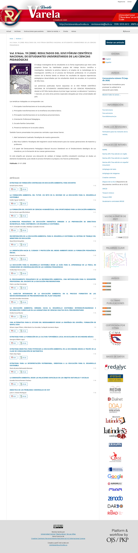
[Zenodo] (115, 499)
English (108, 59)
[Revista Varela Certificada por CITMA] (115, 338)
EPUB (24, 189)
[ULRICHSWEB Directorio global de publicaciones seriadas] (115, 485)
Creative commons (109, 177)
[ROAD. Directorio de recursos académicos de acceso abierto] (115, 513)
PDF (14, 189)
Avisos (73, 31)
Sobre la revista (53, 31)
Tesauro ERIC (107, 197)
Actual (8, 31)
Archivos (17, 31)
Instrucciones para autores (34, 31)
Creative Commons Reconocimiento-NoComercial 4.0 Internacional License (58, 538)
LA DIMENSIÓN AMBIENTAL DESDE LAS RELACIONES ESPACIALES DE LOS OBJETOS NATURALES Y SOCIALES (49, 378)
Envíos (65, 31)
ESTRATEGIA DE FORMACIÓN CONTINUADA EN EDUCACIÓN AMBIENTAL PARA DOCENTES (43, 183)
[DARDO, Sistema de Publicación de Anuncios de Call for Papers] (115, 507)
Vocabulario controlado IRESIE (113, 201)
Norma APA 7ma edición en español (115, 158)
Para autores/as (107, 113)
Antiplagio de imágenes (111, 173)
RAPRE (104, 150)
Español (108, 62)
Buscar (127, 31)
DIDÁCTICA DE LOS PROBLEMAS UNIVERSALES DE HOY (30, 390)
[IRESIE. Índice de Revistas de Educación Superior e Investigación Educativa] (115, 379)
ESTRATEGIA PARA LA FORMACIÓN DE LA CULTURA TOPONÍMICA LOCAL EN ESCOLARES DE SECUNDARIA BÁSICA (51, 337)
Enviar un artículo (115, 42)
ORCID (104, 189)
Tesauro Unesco (108, 193)
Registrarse (121, 2)
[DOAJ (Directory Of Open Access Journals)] (115, 409)
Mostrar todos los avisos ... (111, 95)
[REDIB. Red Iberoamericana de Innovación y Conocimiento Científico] (115, 390)
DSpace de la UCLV (109, 182)
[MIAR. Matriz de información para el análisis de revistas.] (115, 491)
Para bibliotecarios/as (109, 116)
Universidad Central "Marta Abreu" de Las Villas (58, 534)
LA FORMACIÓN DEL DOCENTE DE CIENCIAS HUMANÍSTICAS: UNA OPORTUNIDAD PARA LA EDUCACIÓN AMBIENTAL (53, 209)
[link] (107, 197)
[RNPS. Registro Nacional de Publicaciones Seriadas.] (115, 470)
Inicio (11, 39)
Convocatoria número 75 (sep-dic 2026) (115, 79)
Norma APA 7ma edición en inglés (114, 154)
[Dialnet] (115, 400)
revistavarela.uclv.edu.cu (58, 545)
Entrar (130, 2)
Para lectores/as (107, 110)
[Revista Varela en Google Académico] (115, 478)
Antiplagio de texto (109, 169)
